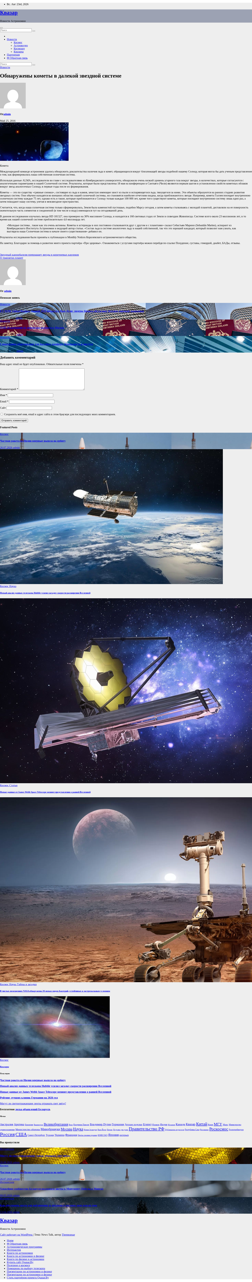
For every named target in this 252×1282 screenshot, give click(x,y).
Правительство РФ (146, 1128)
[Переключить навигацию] (1, 27)
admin (7, 114)
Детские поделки (133, 1124)
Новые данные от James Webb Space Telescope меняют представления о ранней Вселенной (45, 792)
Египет (147, 1124)
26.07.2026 (6, 447)
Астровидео (21, 45)
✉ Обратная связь (17, 58)
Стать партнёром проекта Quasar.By (28, 1277)
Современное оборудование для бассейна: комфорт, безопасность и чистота (46, 344)
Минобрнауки (50, 1129)
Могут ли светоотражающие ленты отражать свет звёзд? (33, 1103)
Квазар (9, 12)
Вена (71, 1125)
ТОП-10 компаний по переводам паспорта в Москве (32, 327)
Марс (225, 1124)
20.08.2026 (6, 1162)
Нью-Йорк (102, 1130)
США (21, 1134)
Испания (171, 1125)
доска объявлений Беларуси (32, 1109)
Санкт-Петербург (36, 1135)
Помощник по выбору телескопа (26, 1268)
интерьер (124, 1135)
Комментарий (9, 389)
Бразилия (29, 1124)
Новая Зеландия (90, 1130)
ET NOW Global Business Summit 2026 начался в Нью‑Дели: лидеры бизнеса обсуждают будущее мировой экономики (72, 311)
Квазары (19, 51)
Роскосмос (218, 1129)
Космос (18, 42)
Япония (113, 1135)
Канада (180, 1124)
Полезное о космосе (18, 1265)
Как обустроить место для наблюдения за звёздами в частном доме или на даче (48, 1205)
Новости (12, 39)
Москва (66, 1129)
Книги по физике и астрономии (25, 1259)
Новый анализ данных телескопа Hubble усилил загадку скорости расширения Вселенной (45, 593)
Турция (50, 1135)
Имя (3, 395)
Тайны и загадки (27, 984)
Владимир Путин (100, 1124)
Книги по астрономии (20, 1253)
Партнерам (13, 54)
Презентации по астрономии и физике (29, 1271)
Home (10, 1240)
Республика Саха (192, 1129)
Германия (118, 1124)
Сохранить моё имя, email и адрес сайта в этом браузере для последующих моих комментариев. (60, 414)
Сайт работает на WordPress (16, 1234)
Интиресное (7, 1149)
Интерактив (14, 1249)
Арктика (19, 1124)
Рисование (204, 1130)
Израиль (155, 1124)
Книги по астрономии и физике (25, 1256)
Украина (59, 1135)
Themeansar (68, 1234)
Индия (163, 1124)
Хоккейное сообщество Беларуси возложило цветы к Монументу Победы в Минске (51, 1188)
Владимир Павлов (81, 1124)
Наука (12, 586)
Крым (210, 1124)
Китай (201, 1124)
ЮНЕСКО (102, 1135)
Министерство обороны (27, 1129)
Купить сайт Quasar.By (20, 1262)
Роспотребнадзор (236, 1129)
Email (4, 401)
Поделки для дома (120, 1130)
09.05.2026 (6, 1195)
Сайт (3, 407)
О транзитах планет (11, 257)
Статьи (13, 785)
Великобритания (56, 1124)
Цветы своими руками (87, 1135)
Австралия (6, 1124)
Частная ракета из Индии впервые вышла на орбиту (33, 440)
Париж (109, 1130)
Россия (7, 1134)
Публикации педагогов (174, 1130)
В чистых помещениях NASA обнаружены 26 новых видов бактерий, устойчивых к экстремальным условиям (55, 991)
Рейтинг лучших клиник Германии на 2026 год (29, 1097)
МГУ (218, 1124)
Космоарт (19, 48)
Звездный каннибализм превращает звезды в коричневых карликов (39, 254)
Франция (71, 1135)
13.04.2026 (6, 1212)
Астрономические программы (24, 1246)
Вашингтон (38, 1125)
